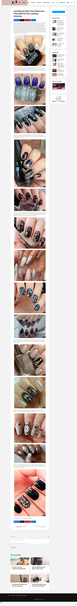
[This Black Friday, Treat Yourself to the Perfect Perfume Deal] (54, 55)
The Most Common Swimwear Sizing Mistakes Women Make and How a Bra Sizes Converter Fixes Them (61, 22)
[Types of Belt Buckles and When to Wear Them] (40, 561)
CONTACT (13, 595)
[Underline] (14, 543)
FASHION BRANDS (46, 2)
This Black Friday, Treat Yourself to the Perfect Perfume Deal (61, 55)
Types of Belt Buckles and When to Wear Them (38, 567)
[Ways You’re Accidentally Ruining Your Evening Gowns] (54, 70)
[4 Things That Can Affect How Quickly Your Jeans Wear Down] (54, 74)
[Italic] (13, 543)
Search (58, 11)
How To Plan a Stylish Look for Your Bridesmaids (60, 44)
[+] (26, 543)
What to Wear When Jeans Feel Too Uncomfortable (39, 585)
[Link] (23, 543)
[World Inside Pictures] (58, 99)
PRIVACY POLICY (18, 595)
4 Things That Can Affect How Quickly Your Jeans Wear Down (60, 74)
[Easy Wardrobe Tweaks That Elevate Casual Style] (19, 578)
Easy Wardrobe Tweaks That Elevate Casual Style (19, 585)
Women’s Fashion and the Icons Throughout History (60, 59)
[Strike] (16, 543)
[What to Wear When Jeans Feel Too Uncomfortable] (40, 578)
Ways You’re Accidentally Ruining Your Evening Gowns (60, 70)
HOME (19, 2)
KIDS (28, 2)
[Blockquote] (20, 543)
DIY (57, 2)
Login (48, 536)
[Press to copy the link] (76, 605)
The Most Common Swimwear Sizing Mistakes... (19, 567)
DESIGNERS (39, 2)
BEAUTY (68, 2)
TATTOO (53, 2)
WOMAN (24, 2)
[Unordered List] (19, 543)
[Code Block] (22, 543)
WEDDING (33, 2)
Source (44, 65)
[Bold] (11, 543)
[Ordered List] (17, 543)
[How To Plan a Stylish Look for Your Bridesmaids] (54, 44)
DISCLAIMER (24, 595)
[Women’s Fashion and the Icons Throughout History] (54, 59)
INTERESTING (62, 2)
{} (24, 543)
